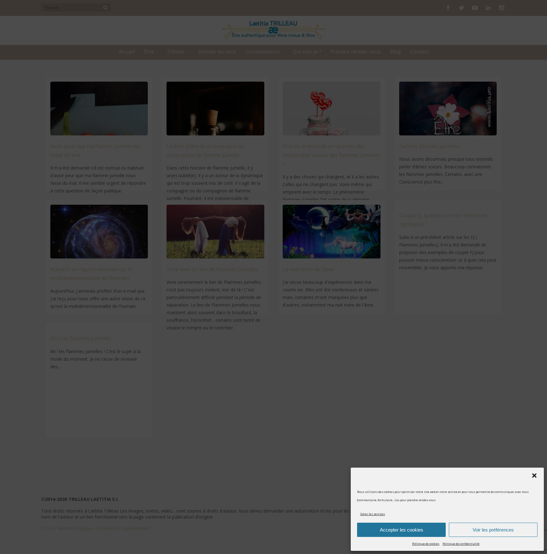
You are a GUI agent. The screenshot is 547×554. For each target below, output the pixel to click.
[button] (534, 475)
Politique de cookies (425, 544)
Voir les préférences (493, 529)
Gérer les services (372, 514)
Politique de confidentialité (461, 544)
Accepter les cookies (401, 529)
